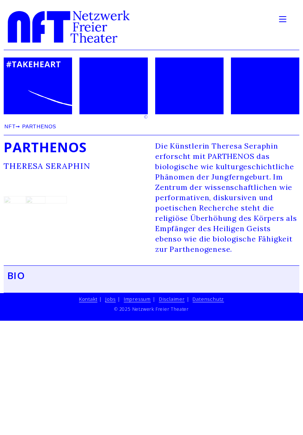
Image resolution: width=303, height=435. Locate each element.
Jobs (110, 299)
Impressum (137, 299)
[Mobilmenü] (284, 18)
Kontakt (88, 299)
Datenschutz (208, 299)
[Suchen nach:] (293, 18)
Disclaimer (172, 299)
